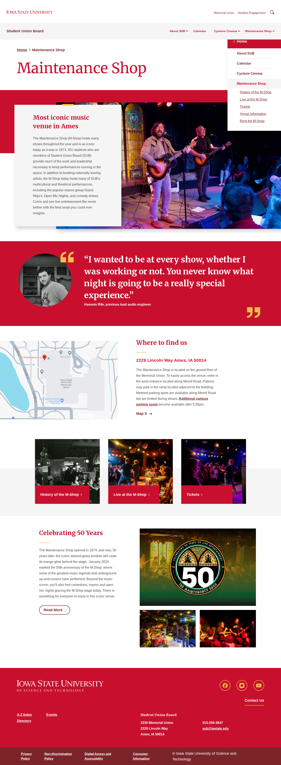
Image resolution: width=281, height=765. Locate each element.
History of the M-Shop (255, 92)
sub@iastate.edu (215, 728)
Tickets (245, 106)
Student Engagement (252, 12)
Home (22, 50)
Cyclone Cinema (249, 73)
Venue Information (253, 114)
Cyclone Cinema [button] (225, 31)
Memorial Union (224, 12)
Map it (141, 413)
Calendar (199, 31)
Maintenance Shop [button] (258, 31)
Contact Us (254, 700)
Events (51, 714)
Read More (53, 610)
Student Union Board (25, 31)
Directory (24, 721)
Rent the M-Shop (252, 121)
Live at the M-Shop (253, 99)
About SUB (245, 53)
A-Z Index (24, 714)
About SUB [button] (177, 31)
